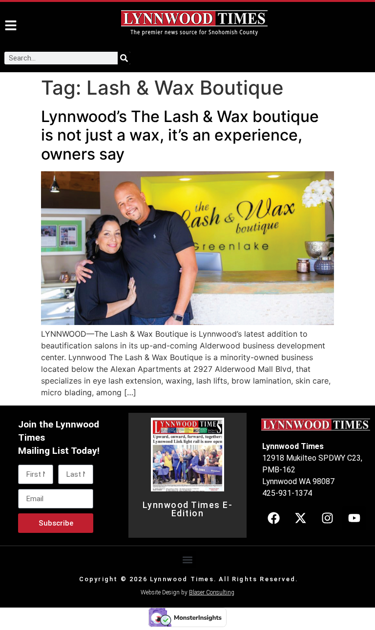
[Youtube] (354, 518)
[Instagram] (327, 518)
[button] (188, 559)
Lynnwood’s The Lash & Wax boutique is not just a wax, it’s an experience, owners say (180, 135)
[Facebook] (273, 518)
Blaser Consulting (211, 592)
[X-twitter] (300, 518)
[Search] (124, 58)
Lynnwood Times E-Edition (188, 509)
